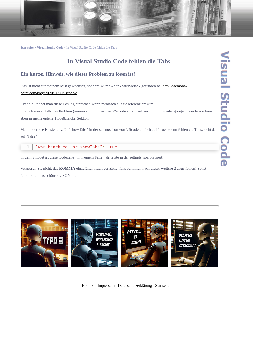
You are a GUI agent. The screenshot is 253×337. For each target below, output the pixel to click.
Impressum (106, 285)
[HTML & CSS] (144, 243)
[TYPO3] (44, 243)
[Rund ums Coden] (194, 243)
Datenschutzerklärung (135, 285)
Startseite (162, 285)
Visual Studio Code (50, 47)
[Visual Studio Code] (94, 243)
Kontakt (88, 285)
